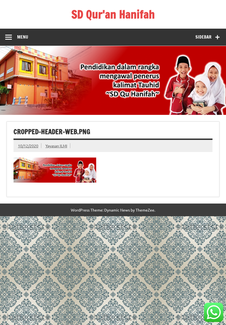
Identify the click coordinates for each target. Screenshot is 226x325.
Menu (22, 37)
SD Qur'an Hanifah (113, 14)
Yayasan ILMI (56, 145)
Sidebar (203, 37)
